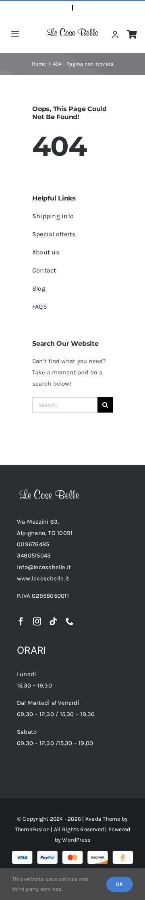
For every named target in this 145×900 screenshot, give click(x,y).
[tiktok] (53, 621)
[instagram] (37, 621)
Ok (120, 884)
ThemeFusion (32, 829)
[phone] (70, 621)
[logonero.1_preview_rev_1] (49, 491)
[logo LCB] (72, 30)
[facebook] (21, 621)
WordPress (76, 839)
